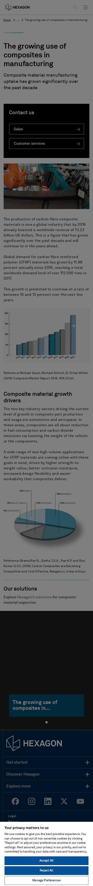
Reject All (46, 870)
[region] (46, 853)
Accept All (46, 860)
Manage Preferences (46, 880)
